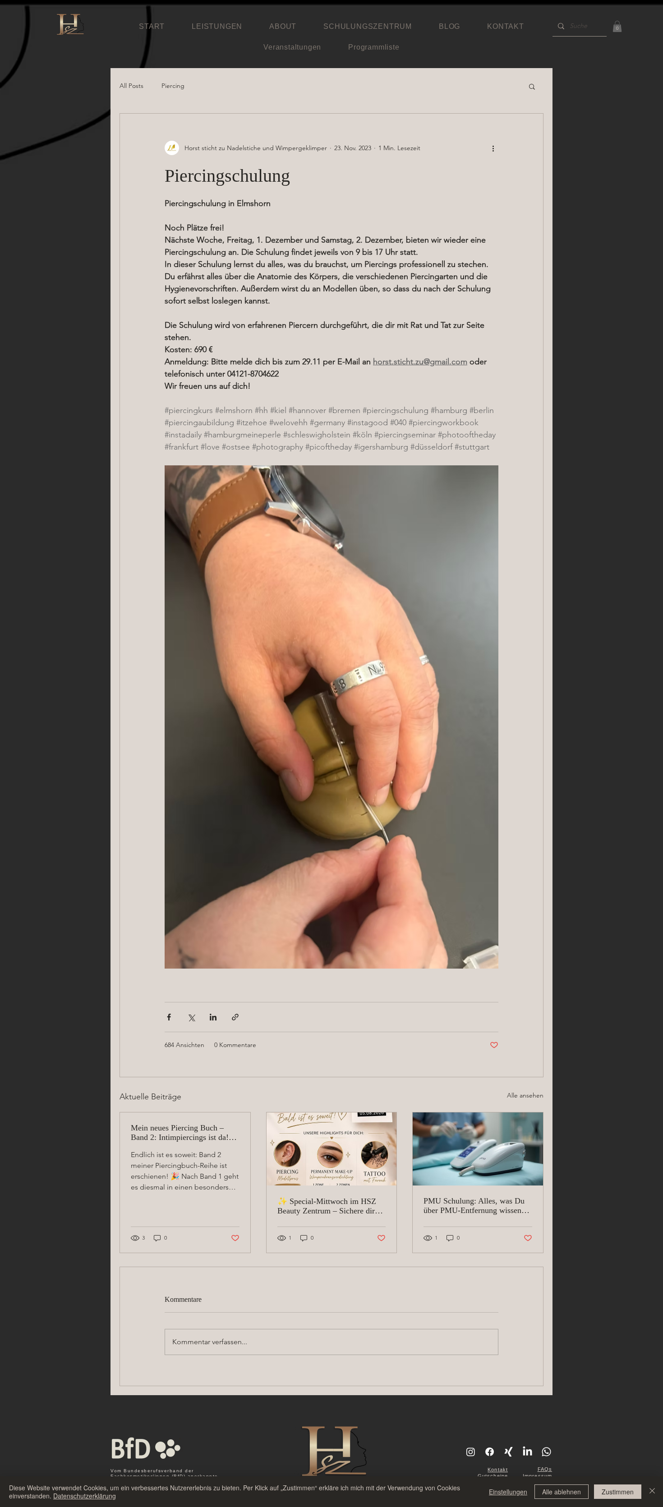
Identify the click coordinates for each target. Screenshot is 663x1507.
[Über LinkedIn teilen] (213, 1017)
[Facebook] (489, 1451)
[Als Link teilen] (235, 1017)
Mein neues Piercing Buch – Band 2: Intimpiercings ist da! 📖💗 (180, 1132)
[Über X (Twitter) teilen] (191, 1017)
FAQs (545, 1469)
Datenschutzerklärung (84, 1495)
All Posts (131, 86)
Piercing (172, 86)
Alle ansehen (525, 1095)
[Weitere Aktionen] (493, 147)
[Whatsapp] (546, 1451)
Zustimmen (618, 1491)
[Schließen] (652, 1492)
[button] (617, 26)
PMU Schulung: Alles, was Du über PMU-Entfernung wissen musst (474, 1205)
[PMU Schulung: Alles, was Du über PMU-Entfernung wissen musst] (478, 1148)
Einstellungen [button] (508, 1491)
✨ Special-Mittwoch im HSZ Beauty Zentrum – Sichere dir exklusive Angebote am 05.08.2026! (326, 1206)
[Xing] (508, 1451)
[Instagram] (470, 1451)
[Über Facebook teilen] (169, 1017)
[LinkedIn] (527, 1451)
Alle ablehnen (561, 1491)
